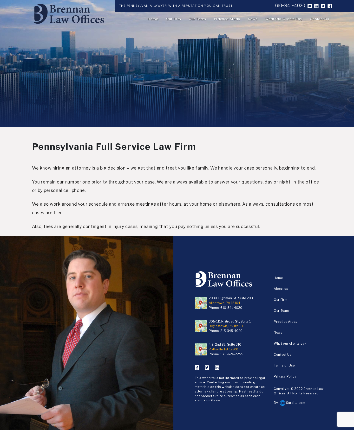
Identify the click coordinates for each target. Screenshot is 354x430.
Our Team (197, 19)
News (252, 19)
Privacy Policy (285, 376)
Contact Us (319, 19)
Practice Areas (227, 19)
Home (153, 19)
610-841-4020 (290, 5)
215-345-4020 (231, 331)
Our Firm (173, 19)
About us (281, 289)
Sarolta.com (295, 403)
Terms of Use (284, 365)
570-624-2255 (231, 354)
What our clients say (283, 19)
